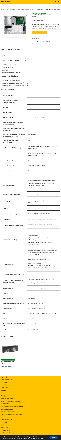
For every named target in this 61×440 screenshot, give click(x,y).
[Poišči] (58, 1)
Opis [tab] (2, 50)
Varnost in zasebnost (7, 409)
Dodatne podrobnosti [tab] (13, 50)
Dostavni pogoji (5, 430)
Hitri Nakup (4, 382)
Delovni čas (4, 388)
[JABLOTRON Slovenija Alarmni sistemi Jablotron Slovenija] (5, 2)
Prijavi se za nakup (6, 380)
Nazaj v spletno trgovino (39, 32)
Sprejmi (53, 437)
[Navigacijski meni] (55, 2)
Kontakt (3, 390)
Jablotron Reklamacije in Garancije (11, 401)
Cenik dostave (5, 425)
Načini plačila (4, 427)
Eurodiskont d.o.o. (6, 385)
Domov (3, 9)
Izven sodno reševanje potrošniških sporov (13, 414)
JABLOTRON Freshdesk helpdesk (10, 404)
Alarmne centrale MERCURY (29, 9)
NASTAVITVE (41, 438)
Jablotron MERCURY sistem (14, 9)
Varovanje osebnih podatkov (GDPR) (12, 406)
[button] (26, 15)
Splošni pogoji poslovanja (8, 398)
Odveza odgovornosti (7, 412)
